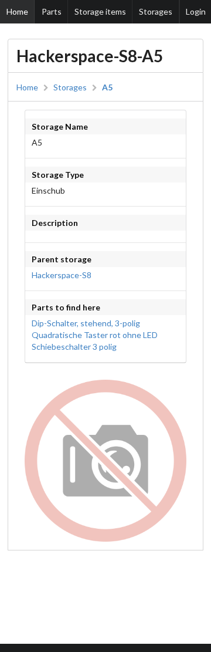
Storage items (100, 11)
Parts (52, 11)
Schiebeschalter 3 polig (74, 347)
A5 (107, 87)
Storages (155, 11)
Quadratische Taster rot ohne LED (95, 335)
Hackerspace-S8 (61, 275)
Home (17, 11)
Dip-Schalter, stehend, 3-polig (86, 323)
